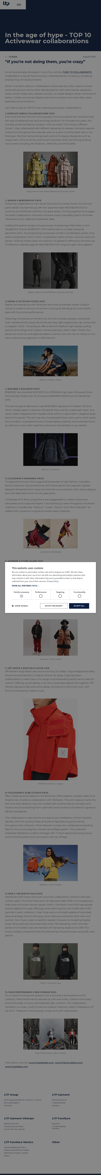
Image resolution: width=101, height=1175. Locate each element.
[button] (50, 586)
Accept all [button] (79, 606)
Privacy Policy (53, 581)
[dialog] (50, 587)
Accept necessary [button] (54, 606)
